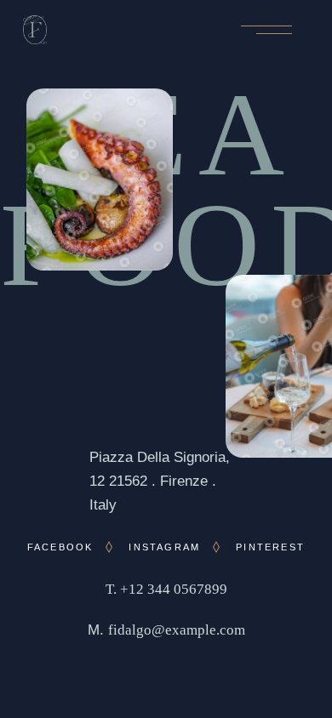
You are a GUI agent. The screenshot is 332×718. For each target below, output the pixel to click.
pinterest (270, 547)
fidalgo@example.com (176, 630)
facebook (60, 547)
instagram (164, 547)
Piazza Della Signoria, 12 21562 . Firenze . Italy (159, 481)
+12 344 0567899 (173, 589)
